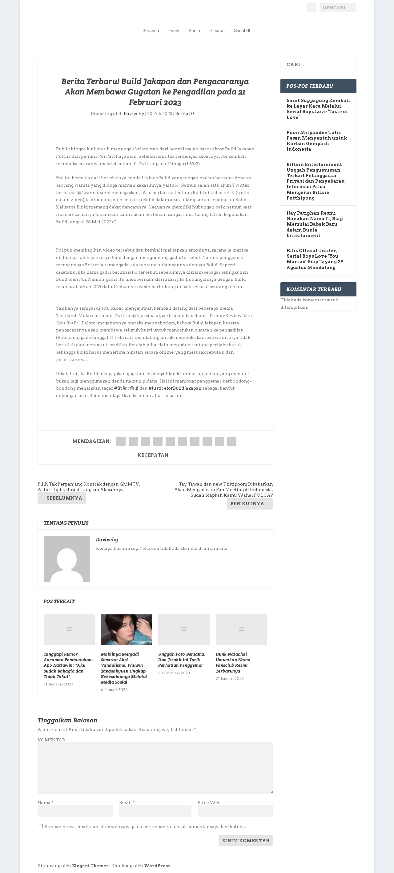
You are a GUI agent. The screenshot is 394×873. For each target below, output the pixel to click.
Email (127, 802)
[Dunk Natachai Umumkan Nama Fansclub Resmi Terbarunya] (241, 629)
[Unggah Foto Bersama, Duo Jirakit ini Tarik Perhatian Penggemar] (183, 629)
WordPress (157, 865)
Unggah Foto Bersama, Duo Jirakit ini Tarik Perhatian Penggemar (182, 659)
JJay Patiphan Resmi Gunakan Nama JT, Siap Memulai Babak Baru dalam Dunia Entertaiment (315, 224)
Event (173, 30)
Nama (46, 802)
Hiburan (217, 30)
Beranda (151, 30)
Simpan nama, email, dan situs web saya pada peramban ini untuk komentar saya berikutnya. (145, 826)
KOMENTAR (51, 739)
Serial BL (242, 30)
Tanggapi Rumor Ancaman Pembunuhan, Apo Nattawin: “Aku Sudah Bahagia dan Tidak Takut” (68, 665)
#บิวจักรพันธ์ (126, 388)
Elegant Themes (90, 865)
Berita (194, 30)
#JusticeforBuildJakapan (175, 388)
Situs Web (209, 802)
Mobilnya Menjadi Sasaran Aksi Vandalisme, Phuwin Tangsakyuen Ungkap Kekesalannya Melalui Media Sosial (124, 668)
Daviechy (134, 113)
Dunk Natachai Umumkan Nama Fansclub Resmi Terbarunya (233, 662)
